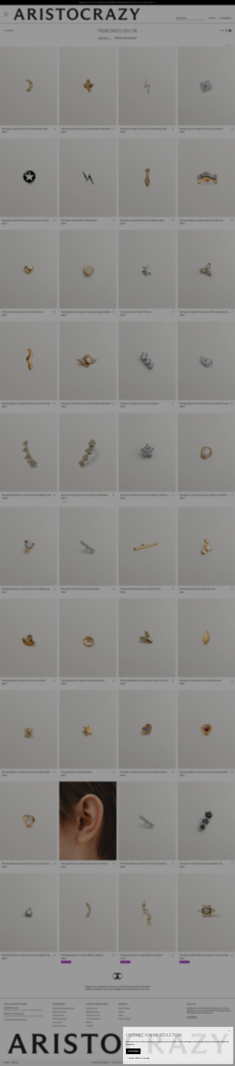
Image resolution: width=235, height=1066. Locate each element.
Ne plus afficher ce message (139, 1058)
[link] (133, 1051)
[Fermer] (229, 1031)
